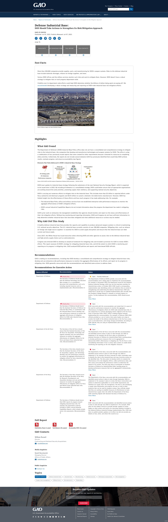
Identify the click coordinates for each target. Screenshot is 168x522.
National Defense (40, 476)
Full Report (70, 48)
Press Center (118, 6)
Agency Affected (42, 272)
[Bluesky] (51, 38)
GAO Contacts (83, 48)
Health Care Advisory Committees (116, 516)
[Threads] (55, 38)
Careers (126, 6)
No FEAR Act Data (112, 513)
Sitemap (92, 516)
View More (92, 299)
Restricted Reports (82, 516)
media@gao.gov (42, 459)
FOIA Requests (111, 509)
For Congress (109, 6)
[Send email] (60, 38)
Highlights (42, 48)
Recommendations (55, 48)
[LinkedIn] (46, 38)
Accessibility (93, 513)
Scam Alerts (110, 511)
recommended (42, 85)
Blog (132, 6)
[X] (41, 38)
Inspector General (81, 513)
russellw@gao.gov (43, 443)
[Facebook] (37, 38)
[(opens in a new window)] (33, 516)
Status (90, 272)
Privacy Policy (94, 511)
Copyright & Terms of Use (97, 509)
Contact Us (40, 469)
